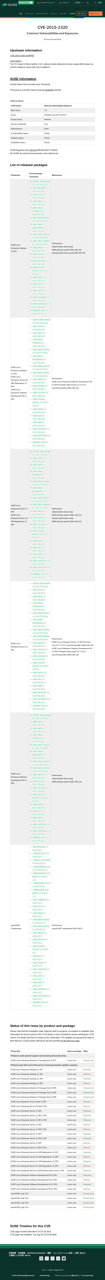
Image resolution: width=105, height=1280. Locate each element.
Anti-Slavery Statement (36, 1253)
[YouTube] (41, 1258)
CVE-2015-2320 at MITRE (22, 56)
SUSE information (23, 79)
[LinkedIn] (58, 1258)
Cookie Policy (89, 1275)
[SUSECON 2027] (26, 2)
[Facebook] (47, 1258)
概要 (49, 1253)
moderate (49, 90)
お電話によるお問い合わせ (19, 1255)
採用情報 (12, 1253)
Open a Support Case (56, 1270)
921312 (33, 150)
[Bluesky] (64, 1258)
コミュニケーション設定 (63, 1253)
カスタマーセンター (47, 3)
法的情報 (21, 1253)
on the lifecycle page (70, 1041)
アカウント (66, 3)
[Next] (59, 39)
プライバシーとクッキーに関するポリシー (68, 1275)
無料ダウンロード (95, 13)
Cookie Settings (45, 1275)
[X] (52, 1258)
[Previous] (47, 39)
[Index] (53, 39)
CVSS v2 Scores (16, 101)
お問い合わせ (81, 13)
